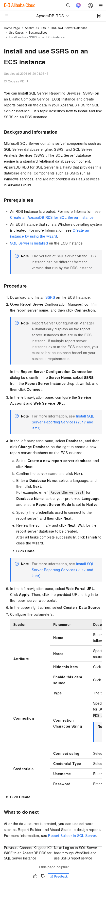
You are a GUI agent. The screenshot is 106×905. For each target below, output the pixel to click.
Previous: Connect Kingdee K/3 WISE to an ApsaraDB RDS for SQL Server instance (28, 852)
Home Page (12, 28)
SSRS (50, 297)
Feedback (61, 876)
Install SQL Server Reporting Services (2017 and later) (63, 422)
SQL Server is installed (29, 243)
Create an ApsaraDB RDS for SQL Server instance (51, 217)
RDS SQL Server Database (69, 27)
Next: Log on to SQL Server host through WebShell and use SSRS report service (75, 852)
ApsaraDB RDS (35, 27)
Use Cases (16, 32)
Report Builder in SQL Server (72, 835)
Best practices (38, 32)
